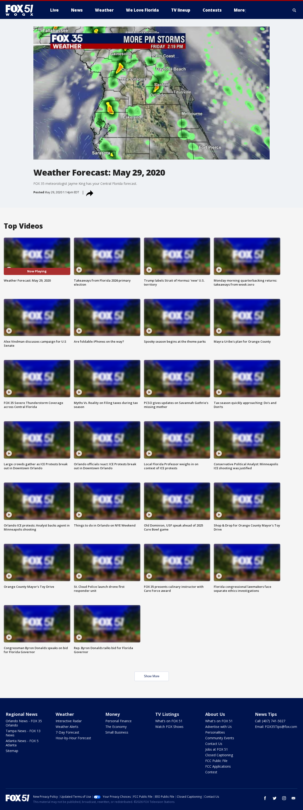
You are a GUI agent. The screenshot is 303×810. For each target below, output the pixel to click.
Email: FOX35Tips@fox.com (276, 726)
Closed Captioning (219, 755)
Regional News (21, 714)
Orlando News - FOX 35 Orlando (24, 723)
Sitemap (12, 750)
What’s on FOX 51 (169, 721)
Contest (211, 772)
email (293, 798)
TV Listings (167, 714)
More (239, 10)
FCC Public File (216, 760)
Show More (151, 676)
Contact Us (213, 743)
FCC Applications (218, 766)
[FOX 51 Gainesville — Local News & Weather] (21, 10)
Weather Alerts (67, 726)
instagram (284, 798)
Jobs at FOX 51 (216, 749)
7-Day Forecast (67, 732)
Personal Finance (118, 721)
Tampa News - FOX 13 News (23, 733)
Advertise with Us (218, 726)
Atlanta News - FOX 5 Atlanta (22, 743)
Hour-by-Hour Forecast (73, 738)
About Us (215, 714)
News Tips (266, 714)
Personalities (215, 732)
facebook (265, 798)
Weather (65, 714)
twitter (274, 798)
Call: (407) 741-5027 (270, 721)
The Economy (116, 726)
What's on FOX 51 (219, 721)
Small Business (116, 732)
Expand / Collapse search (294, 10)
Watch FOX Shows (169, 726)
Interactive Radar (69, 721)
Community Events (219, 738)
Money (112, 714)
